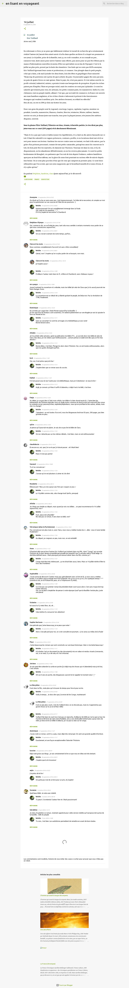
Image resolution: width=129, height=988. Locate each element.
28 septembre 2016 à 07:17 (49, 714)
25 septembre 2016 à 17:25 (49, 512)
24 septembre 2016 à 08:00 (49, 205)
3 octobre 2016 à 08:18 (48, 796)
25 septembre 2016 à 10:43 (63, 527)
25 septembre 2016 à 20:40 (47, 574)
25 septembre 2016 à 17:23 (49, 431)
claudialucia (34, 444)
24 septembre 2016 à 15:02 (43, 424)
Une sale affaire (45, 929)
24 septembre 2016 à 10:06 (46, 284)
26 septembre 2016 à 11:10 (49, 609)
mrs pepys (34, 284)
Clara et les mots (36, 244)
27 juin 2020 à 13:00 (47, 818)
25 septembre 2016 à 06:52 (44, 503)
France (37, 179)
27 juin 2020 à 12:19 (43, 810)
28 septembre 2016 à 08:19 (44, 750)
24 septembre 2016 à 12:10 (49, 292)
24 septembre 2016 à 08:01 (49, 231)
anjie (32, 770)
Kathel (32, 378)
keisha (38, 205)
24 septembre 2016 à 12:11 (49, 318)
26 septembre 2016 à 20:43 (48, 685)
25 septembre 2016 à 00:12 (46, 484)
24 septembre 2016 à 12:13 (49, 384)
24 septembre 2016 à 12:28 (42, 397)
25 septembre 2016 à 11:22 (42, 548)
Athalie (32, 333)
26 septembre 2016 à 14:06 (44, 663)
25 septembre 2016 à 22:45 (51, 622)
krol (31, 358)
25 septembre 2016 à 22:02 (45, 602)
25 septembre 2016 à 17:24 (49, 451)
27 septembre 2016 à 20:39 (54, 702)
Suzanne (33, 790)
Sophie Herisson (36, 622)
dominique (34, 731)
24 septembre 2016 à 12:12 (49, 343)
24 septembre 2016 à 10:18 (58, 261)
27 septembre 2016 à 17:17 (49, 737)
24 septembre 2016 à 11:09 (41, 358)
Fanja (32, 397)
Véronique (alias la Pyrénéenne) (42, 527)
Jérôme (33, 663)
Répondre (33, 218)
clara (51, 174)
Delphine (36, 174)
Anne (32, 548)
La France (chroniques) (47, 964)
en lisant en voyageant (22, 3)
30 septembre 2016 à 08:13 (49, 777)
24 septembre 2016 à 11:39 (43, 378)
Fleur (32, 642)
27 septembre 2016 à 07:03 (49, 691)
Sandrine (44, 174)
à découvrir (28, 179)
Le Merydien (35, 685)
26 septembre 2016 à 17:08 (49, 672)
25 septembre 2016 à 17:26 (49, 535)
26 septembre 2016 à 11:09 (49, 584)
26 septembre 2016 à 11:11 (49, 648)
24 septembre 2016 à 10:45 (44, 333)
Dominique (34, 308)
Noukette (33, 484)
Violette (33, 602)
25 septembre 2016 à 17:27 (49, 558)
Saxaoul (33, 464)
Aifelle (32, 503)
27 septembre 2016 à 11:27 (47, 731)
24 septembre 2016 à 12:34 (49, 409)
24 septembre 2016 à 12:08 (49, 271)
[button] (25, 28)
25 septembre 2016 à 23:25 (42, 642)
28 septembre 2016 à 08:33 (49, 757)
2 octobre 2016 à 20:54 (43, 790)
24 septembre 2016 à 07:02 (46, 197)
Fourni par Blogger (66, 985)
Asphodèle (34, 574)
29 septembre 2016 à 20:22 (42, 770)
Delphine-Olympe (37, 222)
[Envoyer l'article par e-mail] (25, 177)
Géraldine (33, 810)
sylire (32, 424)
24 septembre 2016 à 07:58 (52, 222)
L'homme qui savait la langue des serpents (54, 895)
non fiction (45, 179)
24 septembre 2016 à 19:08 (45, 464)
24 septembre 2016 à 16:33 (48, 444)
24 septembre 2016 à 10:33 (47, 308)
